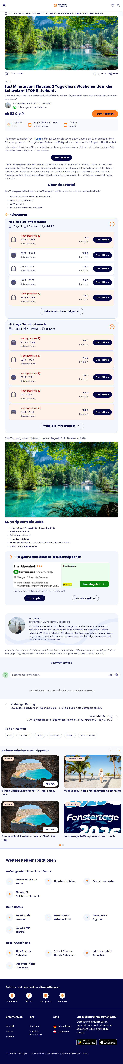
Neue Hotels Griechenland (62, 917)
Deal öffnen (102, 239)
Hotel (13, 13)
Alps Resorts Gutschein (23, 953)
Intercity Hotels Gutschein (102, 953)
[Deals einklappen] (112, 224)
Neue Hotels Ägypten (100, 917)
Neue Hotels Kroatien (23, 917)
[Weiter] (119, 750)
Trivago (37, 138)
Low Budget (24, 735)
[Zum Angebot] (61, 575)
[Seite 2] (63, 845)
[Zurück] (110, 750)
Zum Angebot (105, 113)
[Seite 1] (60, 845)
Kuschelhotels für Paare (26, 881)
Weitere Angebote (85, 598)
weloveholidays (88, 735)
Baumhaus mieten (104, 881)
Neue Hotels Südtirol (23, 930)
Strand (70, 735)
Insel (9, 735)
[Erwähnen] (116, 675)
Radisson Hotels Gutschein (25, 965)
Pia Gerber (23, 103)
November (54, 735)
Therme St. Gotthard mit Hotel (27, 894)
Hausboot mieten (64, 881)
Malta (39, 735)
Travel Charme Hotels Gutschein (64, 953)
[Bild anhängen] (110, 675)
